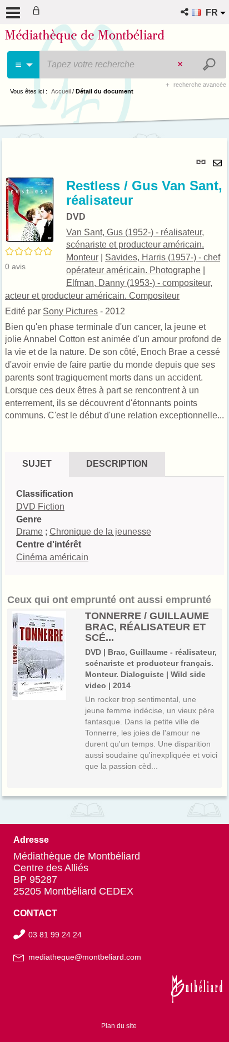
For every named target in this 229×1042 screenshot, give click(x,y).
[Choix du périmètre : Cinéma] (23, 64)
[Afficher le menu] (13, 13)
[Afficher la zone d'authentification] (38, 12)
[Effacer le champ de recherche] (181, 64)
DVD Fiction (40, 506)
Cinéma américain (52, 557)
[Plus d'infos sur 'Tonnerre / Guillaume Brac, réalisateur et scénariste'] (44, 655)
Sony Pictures (70, 311)
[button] (185, 12)
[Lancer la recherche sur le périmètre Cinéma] (210, 64)
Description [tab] (117, 463)
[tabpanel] (114, 467)
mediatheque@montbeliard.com (84, 956)
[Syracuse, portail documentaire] (85, 37)
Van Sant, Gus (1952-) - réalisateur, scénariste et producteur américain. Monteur (135, 245)
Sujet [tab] (37, 463)
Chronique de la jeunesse (100, 531)
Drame (29, 531)
